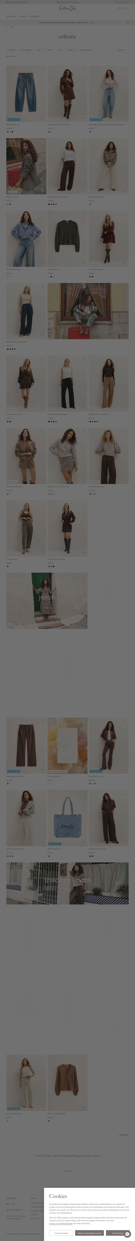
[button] (127, 1234)
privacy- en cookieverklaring (60, 1223)
